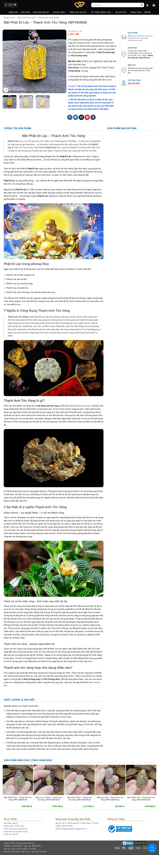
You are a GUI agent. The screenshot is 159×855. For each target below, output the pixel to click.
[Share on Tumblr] (93, 117)
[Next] (62, 61)
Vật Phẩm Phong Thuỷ (101, 12)
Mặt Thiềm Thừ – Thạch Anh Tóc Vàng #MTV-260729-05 (141, 799)
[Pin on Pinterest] (87, 117)
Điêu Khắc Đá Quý (26, 18)
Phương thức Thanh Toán (14, 826)
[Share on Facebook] (70, 117)
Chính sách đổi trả (11, 834)
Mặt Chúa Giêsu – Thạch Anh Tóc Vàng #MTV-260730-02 (79, 799)
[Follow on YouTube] (15, 5)
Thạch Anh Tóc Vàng (48, 18)
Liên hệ (147, 12)
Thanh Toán (135, 12)
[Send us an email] (10, 5)
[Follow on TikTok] (6, 5)
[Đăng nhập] (147, 5)
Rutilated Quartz (83, 406)
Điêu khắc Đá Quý (41, 12)
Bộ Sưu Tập (120, 12)
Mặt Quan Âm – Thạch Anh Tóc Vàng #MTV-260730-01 (110, 799)
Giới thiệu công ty (11, 823)
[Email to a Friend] (81, 117)
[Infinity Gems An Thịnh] (79, 5)
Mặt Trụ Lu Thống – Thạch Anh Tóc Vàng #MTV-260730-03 (49, 799)
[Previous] (7, 61)
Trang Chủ (13, 12)
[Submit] (142, 5)
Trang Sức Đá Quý (77, 12)
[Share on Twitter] (75, 117)
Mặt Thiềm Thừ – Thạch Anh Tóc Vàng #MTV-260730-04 (18, 799)
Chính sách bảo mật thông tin (15, 829)
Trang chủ (9, 18)
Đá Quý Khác (59, 12)
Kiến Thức (25, 12)
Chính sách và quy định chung (16, 831)
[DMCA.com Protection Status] (134, 844)
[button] (153, 5)
